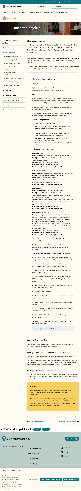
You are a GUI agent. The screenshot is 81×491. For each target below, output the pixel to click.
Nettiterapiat (48, 12)
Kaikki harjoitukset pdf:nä (11, 100)
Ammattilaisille (52, 2)
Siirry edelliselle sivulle (37, 421)
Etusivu (5, 12)
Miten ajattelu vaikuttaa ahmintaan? (14, 78)
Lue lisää (12, 488)
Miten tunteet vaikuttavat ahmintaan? (11, 74)
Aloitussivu (6, 48)
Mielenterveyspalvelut (61, 12)
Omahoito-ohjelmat (35, 12)
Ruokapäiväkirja (8, 82)
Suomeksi (41, 7)
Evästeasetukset (33, 479)
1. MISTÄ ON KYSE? (9, 53)
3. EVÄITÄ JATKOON (9, 95)
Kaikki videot (7, 105)
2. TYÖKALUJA (7, 90)
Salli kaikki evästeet (70, 479)
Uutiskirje (34, 464)
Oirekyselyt (22, 12)
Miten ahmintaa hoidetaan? (12, 85)
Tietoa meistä (36, 453)
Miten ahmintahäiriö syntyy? (12, 63)
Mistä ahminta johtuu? (10, 60)
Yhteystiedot (35, 458)
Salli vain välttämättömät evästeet (51, 479)
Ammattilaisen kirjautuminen (69, 2)
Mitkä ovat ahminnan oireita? (12, 56)
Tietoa (13, 12)
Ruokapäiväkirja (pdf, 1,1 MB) (45, 329)
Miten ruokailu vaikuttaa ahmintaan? (11, 68)
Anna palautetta (8, 110)
